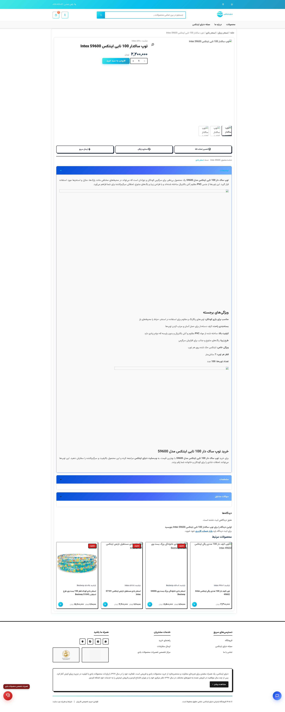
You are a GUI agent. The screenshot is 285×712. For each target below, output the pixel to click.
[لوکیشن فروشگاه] (223, 4)
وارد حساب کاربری (203, 531)
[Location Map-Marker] (83, 641)
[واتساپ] (232, 4)
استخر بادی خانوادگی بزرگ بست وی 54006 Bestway (168, 593)
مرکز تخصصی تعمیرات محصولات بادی (154, 652)
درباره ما (218, 24)
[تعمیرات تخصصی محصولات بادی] (7, 695)
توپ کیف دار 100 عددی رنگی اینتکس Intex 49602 (212, 593)
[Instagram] (98, 641)
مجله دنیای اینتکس (201, 24)
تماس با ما (227, 652)
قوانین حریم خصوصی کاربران (87, 701)
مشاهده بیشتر (219, 684)
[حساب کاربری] (65, 15)
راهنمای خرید (164, 640)
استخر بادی (211, 33)
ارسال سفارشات (163, 646)
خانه (232, 33)
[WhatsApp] (106, 641)
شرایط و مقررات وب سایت (62, 701)
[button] (152, 44)
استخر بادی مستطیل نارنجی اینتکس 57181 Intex (123, 593)
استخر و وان (223, 33)
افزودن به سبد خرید (115, 61)
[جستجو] (101, 15)
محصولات (230, 24)
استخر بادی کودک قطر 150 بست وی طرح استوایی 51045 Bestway (79, 593)
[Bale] (90, 641)
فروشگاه (228, 640)
